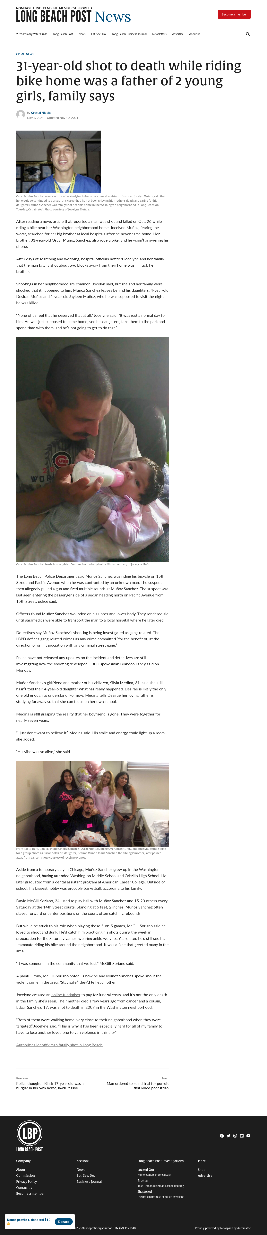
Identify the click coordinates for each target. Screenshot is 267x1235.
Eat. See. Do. (98, 34)
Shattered (160, 1194)
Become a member (234, 14)
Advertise (178, 34)
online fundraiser (65, 994)
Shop (201, 1170)
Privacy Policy (26, 1182)
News (82, 34)
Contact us (24, 1188)
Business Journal (89, 1182)
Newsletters (159, 34)
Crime (20, 54)
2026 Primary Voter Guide (31, 34)
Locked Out (154, 1172)
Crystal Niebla (41, 112)
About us (194, 34)
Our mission (25, 1176)
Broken (160, 1183)
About (20, 1170)
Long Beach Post (63, 34)
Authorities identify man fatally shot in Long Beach (59, 1044)
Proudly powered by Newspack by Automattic (223, 1228)
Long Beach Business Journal (129, 34)
